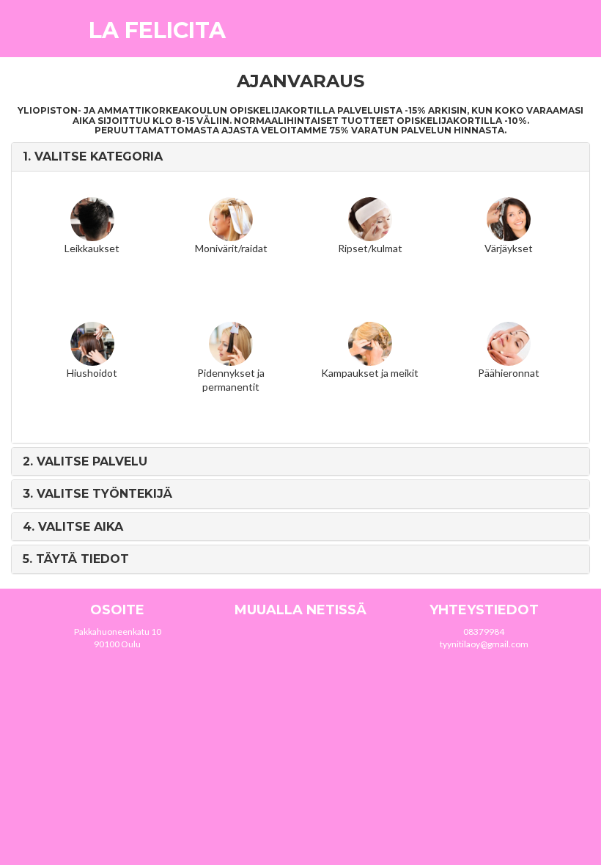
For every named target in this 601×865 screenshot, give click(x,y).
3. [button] (97, 494)
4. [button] (73, 527)
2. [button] (85, 461)
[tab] (300, 157)
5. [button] (76, 559)
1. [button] (93, 156)
